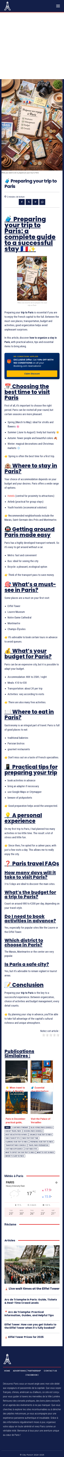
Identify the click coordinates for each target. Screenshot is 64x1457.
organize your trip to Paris (41, 1134)
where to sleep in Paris (15, 1156)
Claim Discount (32, 373)
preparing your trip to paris (41, 1142)
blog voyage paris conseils (42, 1127)
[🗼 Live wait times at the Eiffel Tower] (32, 1264)
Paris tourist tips (13, 1138)
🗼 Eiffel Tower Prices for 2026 (24, 1337)
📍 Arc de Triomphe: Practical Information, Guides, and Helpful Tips (29, 1313)
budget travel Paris (13, 1131)
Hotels (11, 495)
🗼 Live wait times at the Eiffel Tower (32, 1288)
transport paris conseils (16, 1145)
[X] (29, 202)
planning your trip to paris (17, 1142)
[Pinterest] (35, 202)
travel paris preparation (38, 1145)
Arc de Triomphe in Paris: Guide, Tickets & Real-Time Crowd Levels (30, 1301)
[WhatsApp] (42, 202)
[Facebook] (22, 202)
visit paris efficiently (14, 1149)
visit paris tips (31, 1149)
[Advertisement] (32, 46)
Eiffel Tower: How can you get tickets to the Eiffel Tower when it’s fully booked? (30, 1326)
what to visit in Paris (45, 1152)
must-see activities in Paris (16, 1134)
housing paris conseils (33, 1131)
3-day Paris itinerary (20, 1127)
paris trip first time (30, 1138)
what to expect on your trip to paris (20, 1152)
